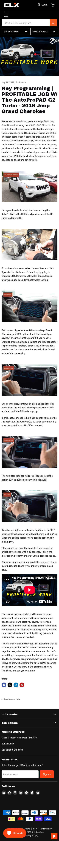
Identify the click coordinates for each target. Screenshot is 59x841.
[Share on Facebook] (4, 685)
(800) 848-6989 (15, 749)
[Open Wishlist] (54, 836)
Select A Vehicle (11, 31)
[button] (42, 4)
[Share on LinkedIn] (16, 685)
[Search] (53, 23)
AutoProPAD (12, 643)
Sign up (47, 774)
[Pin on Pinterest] (22, 685)
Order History (46, 828)
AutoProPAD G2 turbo (39, 125)
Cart (35, 828)
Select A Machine (40, 31)
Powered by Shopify (29, 835)
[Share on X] (10, 685)
